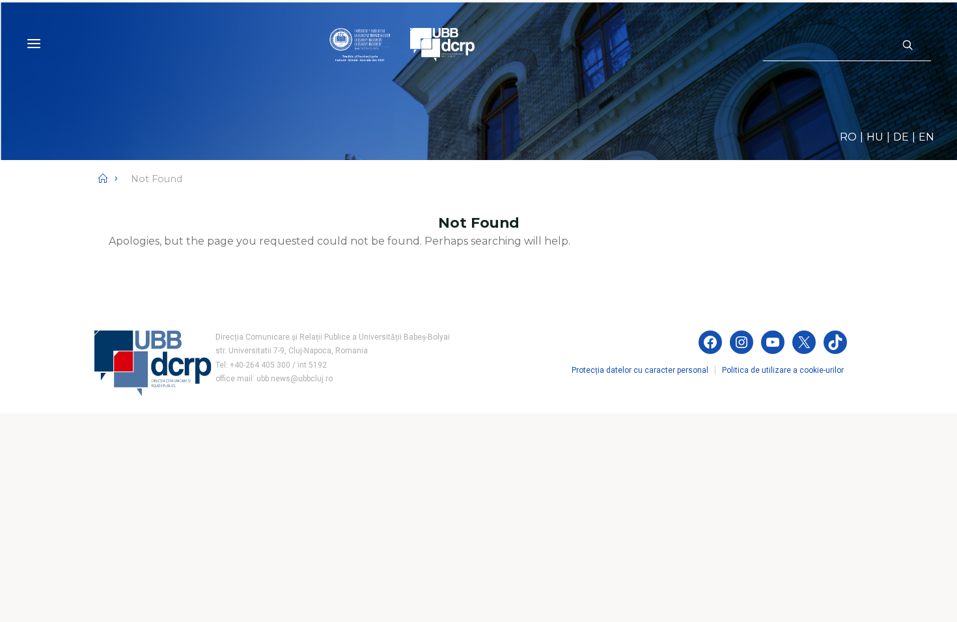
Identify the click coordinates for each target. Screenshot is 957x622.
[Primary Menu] (34, 44)
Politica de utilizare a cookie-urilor (783, 370)
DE (901, 137)
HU (875, 137)
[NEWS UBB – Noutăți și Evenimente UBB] (402, 44)
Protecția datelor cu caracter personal (640, 370)
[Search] (907, 45)
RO (848, 137)
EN (926, 137)
